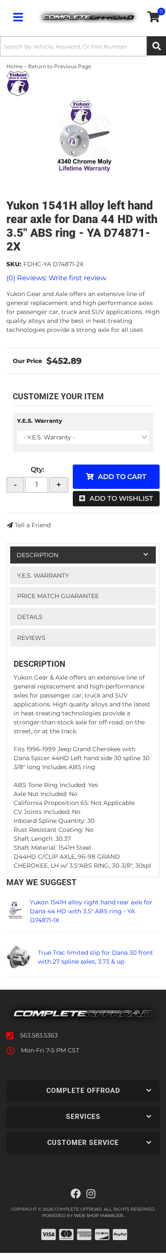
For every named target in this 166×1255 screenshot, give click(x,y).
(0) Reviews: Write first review (56, 278)
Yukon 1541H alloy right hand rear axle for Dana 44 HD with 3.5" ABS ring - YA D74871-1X (91, 911)
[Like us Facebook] (76, 1194)
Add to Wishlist (121, 498)
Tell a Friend (33, 525)
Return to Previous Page (59, 66)
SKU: (13, 264)
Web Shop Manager (98, 1215)
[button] (83, 46)
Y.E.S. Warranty (39, 420)
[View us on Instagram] (90, 1194)
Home (14, 66)
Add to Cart (122, 477)
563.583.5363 (39, 1035)
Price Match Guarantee (58, 596)
